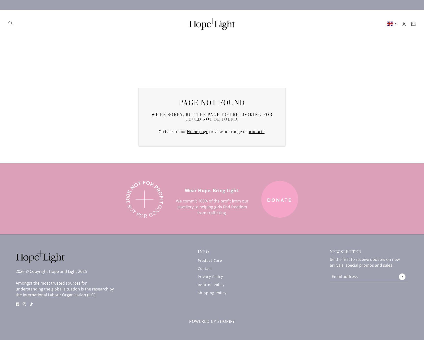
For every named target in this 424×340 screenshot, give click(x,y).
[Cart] (413, 23)
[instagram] (24, 304)
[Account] (404, 23)
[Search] (10, 23)
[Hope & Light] (212, 24)
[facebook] (17, 304)
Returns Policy (211, 284)
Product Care (210, 260)
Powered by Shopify (212, 321)
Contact (205, 268)
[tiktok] (31, 304)
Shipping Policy (212, 292)
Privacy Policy (210, 276)
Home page (197, 131)
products (256, 131)
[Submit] (402, 276)
